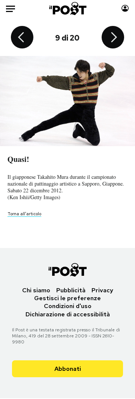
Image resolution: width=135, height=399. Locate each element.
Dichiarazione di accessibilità (68, 314)
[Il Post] (67, 8)
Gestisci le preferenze (67, 298)
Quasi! (18, 159)
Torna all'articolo (24, 213)
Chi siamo (36, 290)
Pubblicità (71, 290)
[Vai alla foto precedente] (22, 38)
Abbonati (67, 369)
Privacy (102, 290)
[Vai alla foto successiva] (113, 38)
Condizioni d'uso (68, 306)
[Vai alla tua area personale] (125, 8)
